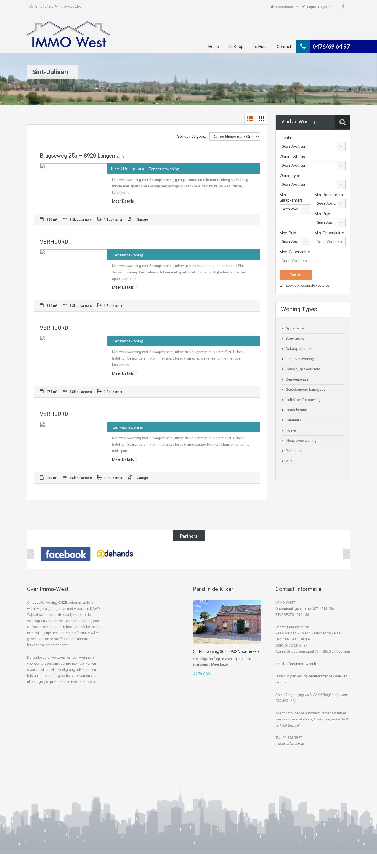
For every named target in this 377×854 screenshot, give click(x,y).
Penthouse (294, 451)
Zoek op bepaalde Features (307, 285)
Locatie (286, 137)
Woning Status (292, 157)
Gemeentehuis (297, 379)
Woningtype (290, 176)
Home (213, 46)
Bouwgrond (295, 338)
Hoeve (291, 430)
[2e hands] (114, 554)
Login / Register (319, 7)
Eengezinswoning (300, 359)
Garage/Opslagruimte (303, 369)
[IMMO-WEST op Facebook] (65, 554)
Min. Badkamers (329, 195)
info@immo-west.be (64, 6)
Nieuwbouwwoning (301, 440)
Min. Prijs (322, 214)
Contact (284, 46)
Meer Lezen (220, 664)
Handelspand (296, 410)
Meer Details (123, 201)
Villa (289, 461)
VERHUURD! (55, 241)
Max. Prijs (288, 233)
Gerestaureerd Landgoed (306, 389)
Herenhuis (294, 420)
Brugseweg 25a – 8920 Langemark (82, 155)
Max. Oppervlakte (295, 252)
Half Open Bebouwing (303, 400)
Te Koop (235, 46)
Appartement (296, 328)
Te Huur (260, 46)
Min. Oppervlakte (329, 233)
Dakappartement (299, 349)
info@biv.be (295, 744)
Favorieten (285, 7)
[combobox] (313, 146)
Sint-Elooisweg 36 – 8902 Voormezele (226, 651)
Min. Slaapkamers (291, 198)
